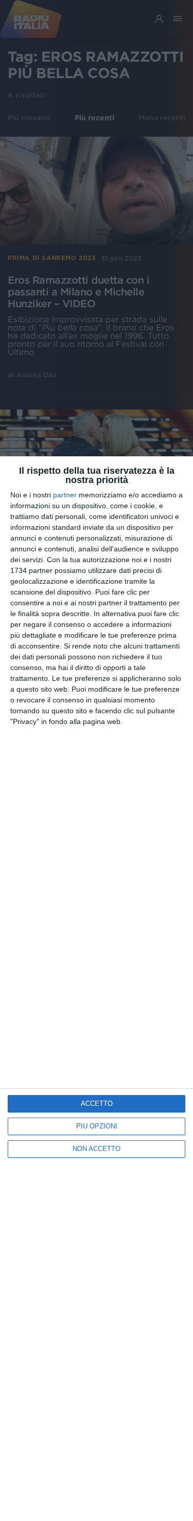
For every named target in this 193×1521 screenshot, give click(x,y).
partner (65, 494)
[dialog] (96, 988)
